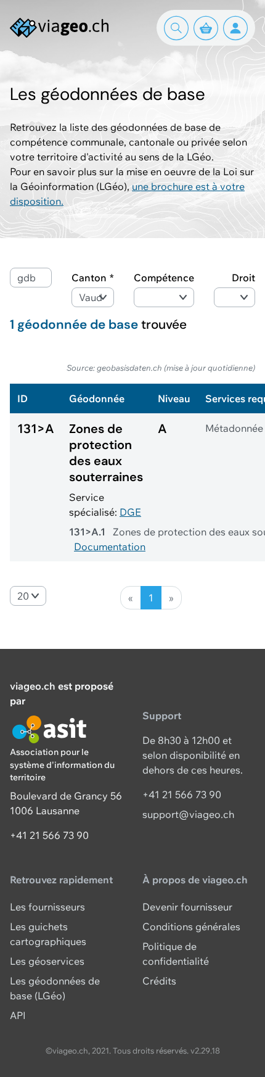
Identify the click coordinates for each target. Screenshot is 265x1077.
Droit (243, 277)
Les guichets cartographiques (48, 933)
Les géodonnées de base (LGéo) (55, 988)
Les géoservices (47, 961)
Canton (89, 277)
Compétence (164, 277)
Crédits (159, 981)
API (18, 1015)
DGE (130, 512)
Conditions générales (191, 926)
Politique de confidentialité (175, 953)
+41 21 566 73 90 (49, 835)
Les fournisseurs (47, 907)
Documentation (109, 546)
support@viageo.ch (188, 814)
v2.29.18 (205, 1050)
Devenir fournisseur (187, 907)
